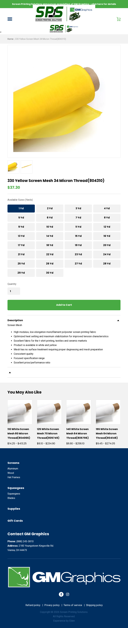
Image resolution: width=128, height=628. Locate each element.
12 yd (107, 227)
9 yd (21, 227)
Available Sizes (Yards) (20, 199)
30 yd (49, 273)
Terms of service (73, 605)
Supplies (13, 509)
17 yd (21, 245)
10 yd (49, 227)
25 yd (21, 263)
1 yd (21, 208)
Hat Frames (13, 477)
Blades (11, 498)
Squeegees (15, 488)
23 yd (78, 254)
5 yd (21, 217)
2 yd (50, 208)
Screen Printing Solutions (74, 612)
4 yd (107, 208)
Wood (10, 472)
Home (10, 39)
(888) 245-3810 (25, 541)
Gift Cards (15, 521)
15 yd (78, 236)
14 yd (49, 236)
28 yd (107, 263)
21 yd (21, 254)
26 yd (49, 263)
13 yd (21, 236)
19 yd (78, 245)
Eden (72, 620)
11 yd (78, 227)
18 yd (49, 245)
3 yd (78, 208)
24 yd (107, 254)
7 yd (78, 217)
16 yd (106, 236)
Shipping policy (94, 605)
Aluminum (12, 468)
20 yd (107, 245)
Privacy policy (52, 605)
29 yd (21, 273)
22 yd (49, 254)
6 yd (50, 217)
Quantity (11, 284)
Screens (13, 463)
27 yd (78, 263)
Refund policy (32, 605)
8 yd (107, 217)
